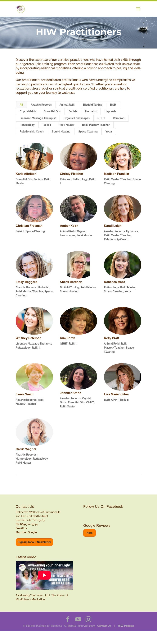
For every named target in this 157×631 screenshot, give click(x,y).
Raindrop (118, 118)
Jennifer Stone (70, 393)
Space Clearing (88, 131)
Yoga (108, 131)
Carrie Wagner (26, 449)
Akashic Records (41, 104)
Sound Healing (61, 131)
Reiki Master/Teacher (96, 124)
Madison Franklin (116, 173)
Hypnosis (110, 111)
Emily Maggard (26, 282)
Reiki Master (66, 124)
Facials (73, 111)
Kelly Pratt (111, 338)
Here (89, 532)
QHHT (101, 118)
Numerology (24, 458)
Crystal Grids (28, 111)
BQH (113, 104)
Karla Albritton (26, 173)
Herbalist (91, 111)
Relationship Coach (32, 131)
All (21, 104)
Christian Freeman (29, 225)
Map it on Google (26, 532)
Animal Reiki (67, 104)
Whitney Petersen (28, 338)
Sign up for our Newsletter (34, 542)
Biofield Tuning (92, 104)
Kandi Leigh (113, 225)
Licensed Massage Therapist (38, 118)
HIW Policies (126, 625)
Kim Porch (67, 338)
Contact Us (104, 625)
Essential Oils (52, 111)
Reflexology (27, 124)
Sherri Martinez (71, 282)
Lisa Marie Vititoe (116, 394)
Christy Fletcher (71, 173)
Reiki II (47, 124)
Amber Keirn (69, 225)
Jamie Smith (25, 394)
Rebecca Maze (114, 282)
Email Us (21, 528)
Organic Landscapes (77, 118)
